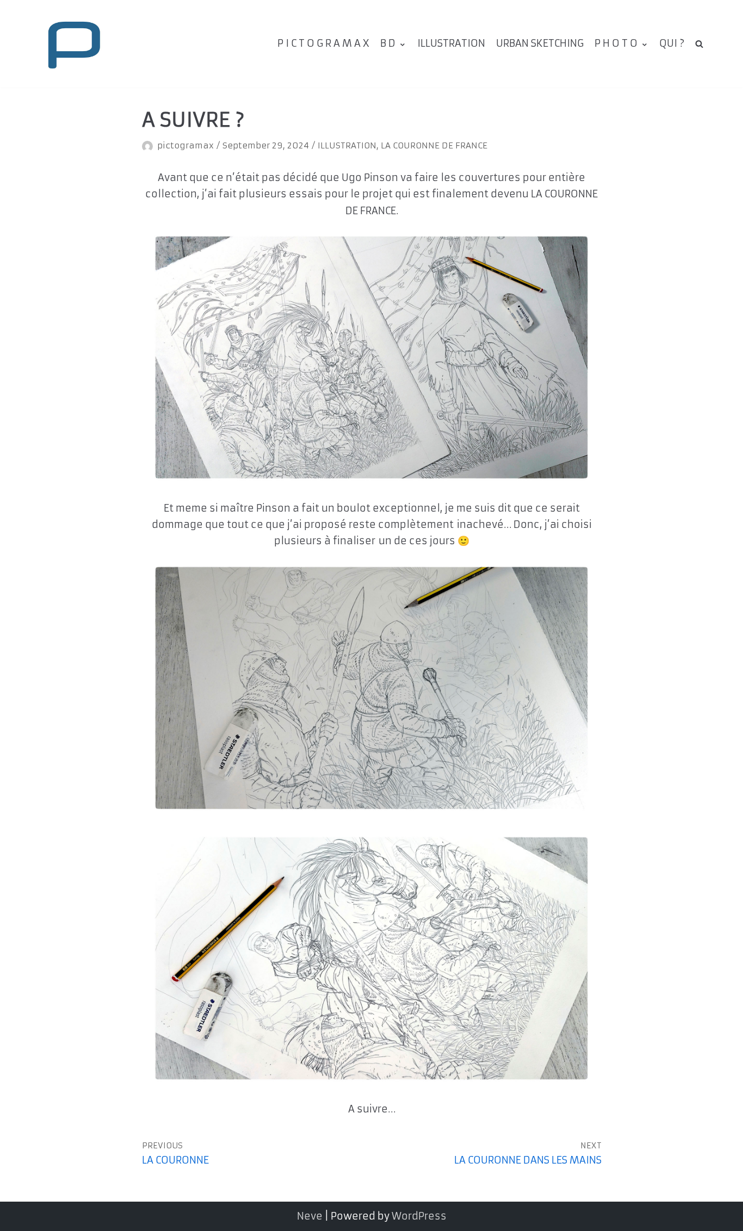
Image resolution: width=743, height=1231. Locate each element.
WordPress (419, 1216)
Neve (310, 1216)
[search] (699, 43)
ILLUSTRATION (451, 43)
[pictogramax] (74, 44)
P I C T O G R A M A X (323, 43)
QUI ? (671, 43)
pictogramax (185, 145)
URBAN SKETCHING (540, 43)
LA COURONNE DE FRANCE (434, 145)
